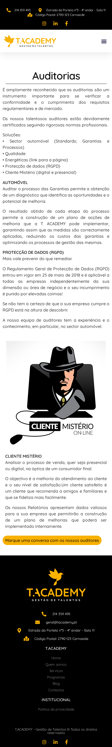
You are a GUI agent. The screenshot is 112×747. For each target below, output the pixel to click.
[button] (103, 41)
